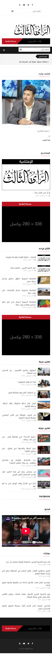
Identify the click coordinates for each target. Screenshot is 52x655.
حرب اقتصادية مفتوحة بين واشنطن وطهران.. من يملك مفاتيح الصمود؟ (19, 461)
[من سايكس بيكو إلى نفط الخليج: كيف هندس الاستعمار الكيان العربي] (44, 473)
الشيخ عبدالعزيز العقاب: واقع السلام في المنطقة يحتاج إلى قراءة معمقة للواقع (26, 572)
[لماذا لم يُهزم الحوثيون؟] (44, 383)
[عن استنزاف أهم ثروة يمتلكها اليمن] (44, 394)
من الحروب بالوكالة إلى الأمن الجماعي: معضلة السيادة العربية (19, 416)
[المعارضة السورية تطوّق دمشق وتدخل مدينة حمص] (44, 280)
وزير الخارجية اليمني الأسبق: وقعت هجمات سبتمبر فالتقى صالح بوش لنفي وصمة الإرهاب (26, 595)
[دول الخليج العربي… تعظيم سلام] (44, 269)
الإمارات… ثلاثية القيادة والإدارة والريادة (21, 257)
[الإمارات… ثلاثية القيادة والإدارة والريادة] (44, 259)
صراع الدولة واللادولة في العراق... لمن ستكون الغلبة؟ (19, 450)
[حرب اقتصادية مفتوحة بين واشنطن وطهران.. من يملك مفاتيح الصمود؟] (44, 462)
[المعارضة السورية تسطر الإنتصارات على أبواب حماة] (44, 292)
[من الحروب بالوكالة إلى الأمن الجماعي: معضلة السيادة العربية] (44, 417)
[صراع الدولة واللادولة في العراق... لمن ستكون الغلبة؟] (44, 450)
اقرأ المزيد (46, 140)
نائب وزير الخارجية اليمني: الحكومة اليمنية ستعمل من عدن (28, 562)
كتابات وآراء (44, 74)
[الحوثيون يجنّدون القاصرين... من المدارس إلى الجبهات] (44, 372)
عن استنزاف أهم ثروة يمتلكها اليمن (22, 392)
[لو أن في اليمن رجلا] (26, 174)
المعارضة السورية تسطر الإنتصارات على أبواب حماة (19, 292)
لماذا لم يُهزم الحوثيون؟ (27, 382)
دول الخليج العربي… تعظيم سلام (23, 268)
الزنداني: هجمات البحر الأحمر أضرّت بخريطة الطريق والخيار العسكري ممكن (26, 607)
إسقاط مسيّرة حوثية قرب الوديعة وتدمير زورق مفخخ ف (26, 62)
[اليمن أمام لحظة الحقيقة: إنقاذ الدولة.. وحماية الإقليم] (44, 405)
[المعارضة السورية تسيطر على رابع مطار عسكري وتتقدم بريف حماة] (44, 303)
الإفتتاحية (45, 153)
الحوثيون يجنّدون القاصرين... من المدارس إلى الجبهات (19, 372)
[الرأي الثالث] (32, 29)
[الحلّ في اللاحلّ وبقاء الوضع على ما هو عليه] (44, 485)
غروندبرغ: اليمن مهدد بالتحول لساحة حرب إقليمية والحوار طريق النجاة (26, 584)
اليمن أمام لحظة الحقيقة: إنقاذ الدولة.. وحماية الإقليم (19, 405)
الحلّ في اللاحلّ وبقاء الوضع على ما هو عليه (19, 485)
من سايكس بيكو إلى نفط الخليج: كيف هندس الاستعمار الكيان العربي (19, 473)
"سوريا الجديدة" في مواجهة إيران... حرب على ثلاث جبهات (19, 438)
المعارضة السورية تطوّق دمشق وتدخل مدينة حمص (19, 280)
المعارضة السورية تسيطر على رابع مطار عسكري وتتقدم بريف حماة (19, 303)
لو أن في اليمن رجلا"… (41, 192)
